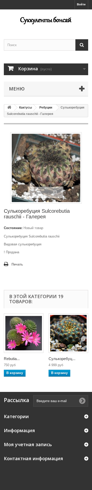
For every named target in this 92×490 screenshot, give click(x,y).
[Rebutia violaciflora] (23, 333)
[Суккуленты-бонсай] (46, 20)
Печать (17, 264)
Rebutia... (12, 358)
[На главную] (9, 107)
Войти (81, 4)
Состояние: (13, 228)
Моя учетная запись (28, 444)
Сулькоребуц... (62, 358)
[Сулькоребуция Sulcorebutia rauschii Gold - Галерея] (68, 333)
